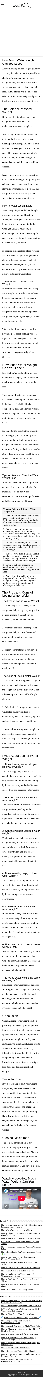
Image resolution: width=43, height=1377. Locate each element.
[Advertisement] (21, 32)
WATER (21, 1372)
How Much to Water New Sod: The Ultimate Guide (20, 1285)
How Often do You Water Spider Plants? (18, 1351)
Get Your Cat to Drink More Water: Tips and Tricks (20, 1242)
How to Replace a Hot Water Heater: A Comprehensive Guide (17, 1275)
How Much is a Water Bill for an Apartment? (20, 1334)
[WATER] (21, 4)
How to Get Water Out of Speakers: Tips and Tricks (20, 1280)
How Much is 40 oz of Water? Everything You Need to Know (20, 1343)
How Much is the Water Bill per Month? (21, 1317)
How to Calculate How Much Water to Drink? (20, 1267)
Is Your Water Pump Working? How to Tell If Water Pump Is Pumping (20, 1310)
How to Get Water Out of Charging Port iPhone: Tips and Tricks (18, 1258)
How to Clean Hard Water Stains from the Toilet (19, 1263)
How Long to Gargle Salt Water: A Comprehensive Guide (15, 1322)
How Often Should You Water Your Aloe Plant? (21, 1252)
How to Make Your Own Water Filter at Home (20, 1238)
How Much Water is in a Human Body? (17, 1271)
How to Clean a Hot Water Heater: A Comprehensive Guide (16, 1360)
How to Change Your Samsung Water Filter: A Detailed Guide (20, 1330)
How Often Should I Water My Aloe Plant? (19, 1289)
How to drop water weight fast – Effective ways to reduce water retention (21, 1226)
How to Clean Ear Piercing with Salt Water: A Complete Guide (20, 1234)
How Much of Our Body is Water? (15, 1348)
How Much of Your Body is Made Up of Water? (21, 1326)
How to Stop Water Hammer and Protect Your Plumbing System (20, 1355)
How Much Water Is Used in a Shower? (18, 1230)
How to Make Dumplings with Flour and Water (21, 1306)
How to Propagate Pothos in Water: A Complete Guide (21, 1248)
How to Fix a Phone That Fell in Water (17, 1314)
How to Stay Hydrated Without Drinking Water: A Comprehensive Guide (18, 1338)
